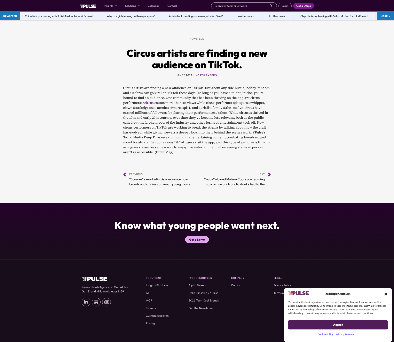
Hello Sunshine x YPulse (203, 293)
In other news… (245, 16)
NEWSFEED (197, 38)
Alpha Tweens (198, 285)
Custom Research (157, 316)
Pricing (150, 323)
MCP (149, 300)
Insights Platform (157, 285)
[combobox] (240, 5)
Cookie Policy (325, 334)
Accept (338, 325)
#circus (148, 102)
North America (207, 75)
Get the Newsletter (201, 308)
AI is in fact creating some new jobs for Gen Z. (194, 16)
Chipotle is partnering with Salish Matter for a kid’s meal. (57, 16)
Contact (172, 5)
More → (386, 16)
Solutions (130, 5)
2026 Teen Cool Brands (204, 300)
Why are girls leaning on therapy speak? (129, 16)
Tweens (151, 308)
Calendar (153, 5)
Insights (108, 5)
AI (147, 293)
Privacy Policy (282, 285)
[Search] (273, 5)
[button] (386, 294)
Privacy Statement (346, 334)
